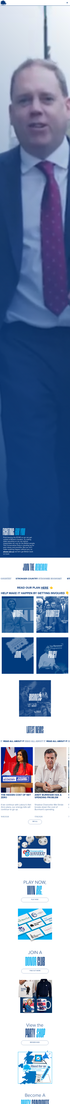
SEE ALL (35, 821)
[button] (67, 2)
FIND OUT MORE (35, 971)
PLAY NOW (34, 899)
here (44, 587)
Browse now (35, 1042)
